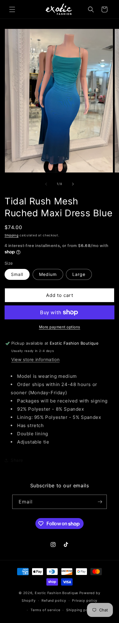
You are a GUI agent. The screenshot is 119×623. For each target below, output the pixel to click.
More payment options (59, 327)
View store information (35, 359)
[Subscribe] (99, 502)
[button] (12, 9)
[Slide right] (73, 184)
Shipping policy (80, 610)
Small (17, 274)
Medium (48, 274)
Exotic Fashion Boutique (56, 593)
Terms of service (45, 610)
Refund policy (53, 600)
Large (78, 274)
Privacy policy (84, 600)
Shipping (12, 235)
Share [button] (17, 460)
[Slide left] (46, 184)
